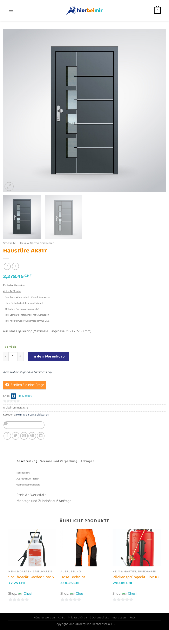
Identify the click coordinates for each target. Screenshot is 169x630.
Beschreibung (26, 461)
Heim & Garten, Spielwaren (37, 243)
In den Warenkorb (49, 356)
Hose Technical (73, 577)
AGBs (61, 617)
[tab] (26, 461)
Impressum (119, 617)
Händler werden (44, 617)
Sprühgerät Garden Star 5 (31, 577)
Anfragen (88, 461)
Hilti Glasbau (24, 396)
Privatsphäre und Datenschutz (88, 617)
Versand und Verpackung (58, 461)
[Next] (157, 110)
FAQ (132, 617)
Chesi (28, 594)
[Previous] (11, 110)
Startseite (9, 243)
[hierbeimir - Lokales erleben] (84, 10)
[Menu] (11, 10)
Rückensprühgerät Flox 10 (136, 577)
